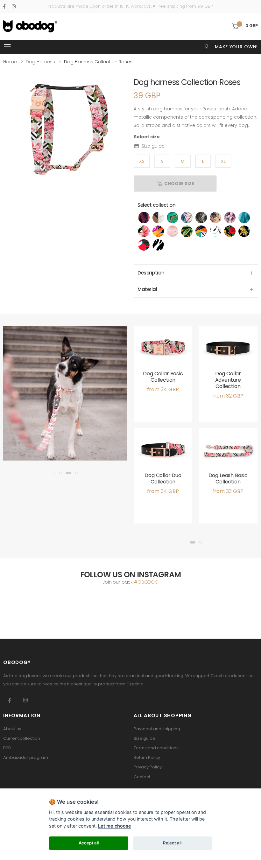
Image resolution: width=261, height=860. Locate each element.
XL (223, 161)
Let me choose (114, 826)
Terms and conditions (156, 748)
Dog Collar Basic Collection (163, 377)
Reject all (172, 842)
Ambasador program (25, 757)
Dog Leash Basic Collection (228, 478)
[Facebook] (4, 6)
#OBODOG (146, 582)
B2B (7, 748)
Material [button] (147, 289)
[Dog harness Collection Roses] (65, 132)
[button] (244, 26)
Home (10, 62)
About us (12, 729)
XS (142, 161)
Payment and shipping (157, 729)
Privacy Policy (148, 767)
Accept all (89, 842)
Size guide (153, 146)
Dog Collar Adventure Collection (228, 380)
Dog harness (40, 62)
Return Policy (147, 757)
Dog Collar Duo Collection (163, 478)
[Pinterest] (14, 6)
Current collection (21, 738)
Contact (142, 777)
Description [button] (151, 272)
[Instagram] (25, 700)
